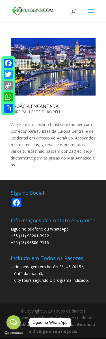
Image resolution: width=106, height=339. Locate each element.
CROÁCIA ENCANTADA (35, 106)
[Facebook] (8, 63)
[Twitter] (8, 74)
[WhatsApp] (8, 97)
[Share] (8, 108)
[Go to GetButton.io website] (14, 333)
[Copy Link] (8, 85)
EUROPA (19, 111)
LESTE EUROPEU (44, 111)
